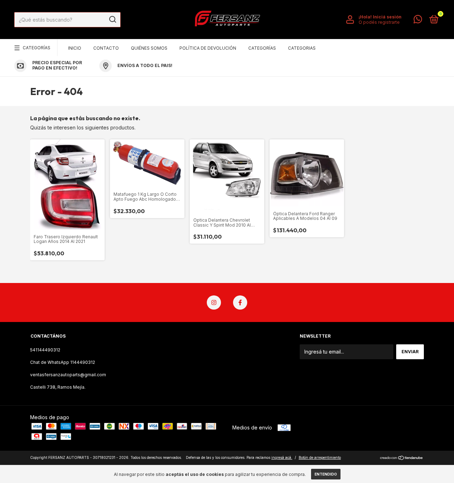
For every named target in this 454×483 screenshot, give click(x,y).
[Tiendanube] (402, 458)
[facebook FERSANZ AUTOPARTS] (240, 302)
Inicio (74, 48)
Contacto (106, 48)
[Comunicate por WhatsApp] (418, 21)
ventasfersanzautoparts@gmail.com (68, 374)
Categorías (36, 47)
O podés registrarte (379, 22)
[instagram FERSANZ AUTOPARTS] (214, 302)
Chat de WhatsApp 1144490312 (62, 362)
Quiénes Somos (149, 48)
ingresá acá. (281, 457)
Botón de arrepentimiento (320, 457)
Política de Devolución (207, 48)
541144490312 (45, 349)
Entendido (326, 474)
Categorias (302, 48)
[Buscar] (112, 19)
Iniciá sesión (387, 17)
